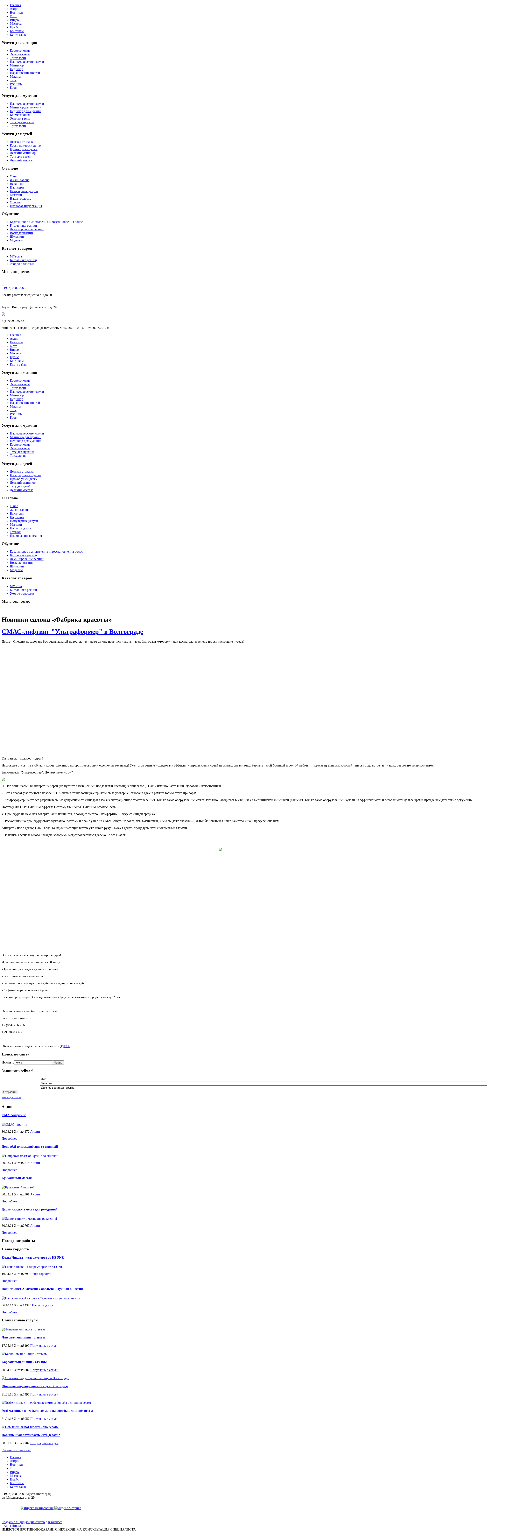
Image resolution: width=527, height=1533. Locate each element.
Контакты (17, 31)
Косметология (20, 50)
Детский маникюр (23, 153)
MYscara (16, 256)
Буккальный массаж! (18, 1178)
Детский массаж (21, 160)
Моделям (16, 240)
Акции (15, 8)
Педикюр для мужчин (25, 111)
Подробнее (9, 1138)
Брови (14, 87)
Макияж (15, 76)
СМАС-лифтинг (14, 1115)
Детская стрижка (22, 141)
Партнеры (17, 187)
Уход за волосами (22, 264)
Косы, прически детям (25, 145)
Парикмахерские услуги (27, 61)
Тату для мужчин (22, 122)
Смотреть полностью (16, 1450)
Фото (13, 16)
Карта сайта (18, 34)
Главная (15, 5)
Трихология (18, 58)
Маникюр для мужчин (25, 107)
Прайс (14, 27)
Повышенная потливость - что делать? (31, 1435)
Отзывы (15, 202)
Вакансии (17, 183)
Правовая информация (26, 206)
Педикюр (16, 69)
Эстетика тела (20, 54)
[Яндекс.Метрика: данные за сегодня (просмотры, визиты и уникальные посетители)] (67, 1508)
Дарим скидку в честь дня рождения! (29, 1209)
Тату (13, 80)
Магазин (16, 195)
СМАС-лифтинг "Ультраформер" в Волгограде (72, 631)
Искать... (8, 1062)
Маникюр (17, 65)
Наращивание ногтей (25, 73)
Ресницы (16, 84)
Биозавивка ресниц (23, 225)
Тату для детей (20, 156)
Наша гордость (20, 198)
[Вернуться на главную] (3, 314)
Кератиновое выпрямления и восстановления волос (46, 222)
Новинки (16, 12)
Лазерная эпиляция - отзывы (23, 1337)
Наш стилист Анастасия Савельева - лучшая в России (42, 1289)
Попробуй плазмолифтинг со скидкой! (30, 1146)
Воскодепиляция (21, 233)
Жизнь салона (19, 180)
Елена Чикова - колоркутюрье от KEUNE (33, 1257)
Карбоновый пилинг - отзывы (24, 1362)
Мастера (16, 23)
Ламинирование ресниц (27, 229)
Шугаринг (17, 236)
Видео (14, 20)
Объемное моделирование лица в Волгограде (35, 1386)
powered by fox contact (11, 1097)
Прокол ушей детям (23, 149)
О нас (14, 176)
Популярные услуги (24, 191)
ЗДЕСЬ (65, 1046)
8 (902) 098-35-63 (14, 288)
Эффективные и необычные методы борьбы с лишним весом (47, 1410)
